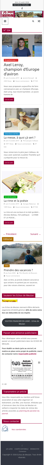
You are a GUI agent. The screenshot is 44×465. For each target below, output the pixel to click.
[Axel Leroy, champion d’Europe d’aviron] (22, 36)
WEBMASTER (34, 449)
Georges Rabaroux (29, 204)
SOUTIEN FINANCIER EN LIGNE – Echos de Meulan (22, 322)
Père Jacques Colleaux (30, 141)
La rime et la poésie (16, 200)
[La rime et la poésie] (22, 172)
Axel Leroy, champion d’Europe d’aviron (21, 69)
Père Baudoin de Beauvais (28, 273)
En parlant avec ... (11, 60)
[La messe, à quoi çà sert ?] (22, 109)
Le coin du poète (10, 197)
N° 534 (35, 81)
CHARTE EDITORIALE (21, 449)
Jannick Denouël (28, 78)
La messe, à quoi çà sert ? (19, 137)
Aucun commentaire (22, 81)
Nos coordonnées (19, 429)
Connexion (22, 451)
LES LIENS (9, 449)
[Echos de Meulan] (22, 12)
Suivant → (35, 234)
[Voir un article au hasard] (39, 21)
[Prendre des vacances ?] (22, 244)
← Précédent (9, 234)
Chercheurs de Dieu (12, 134)
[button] (39, 362)
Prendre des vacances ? (18, 270)
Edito (6, 266)
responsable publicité (27, 354)
